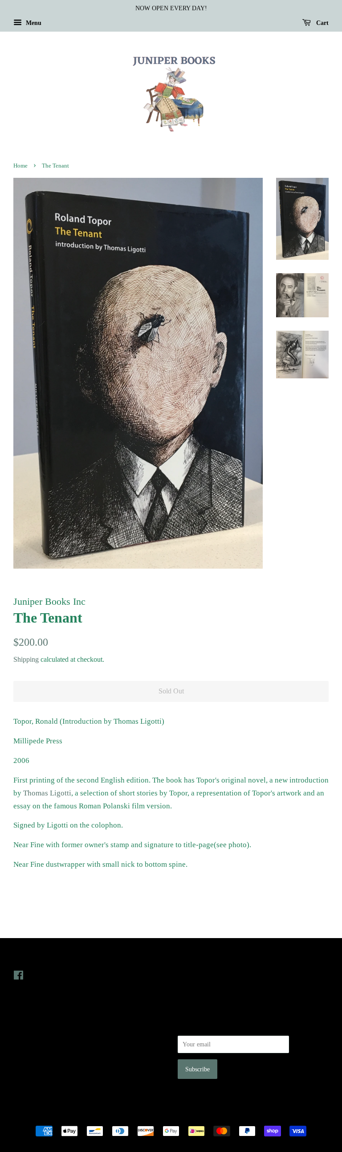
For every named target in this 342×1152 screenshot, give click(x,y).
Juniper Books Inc (168, 1115)
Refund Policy (31, 1050)
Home (20, 166)
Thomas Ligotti (47, 793)
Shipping (26, 659)
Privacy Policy (31, 1038)
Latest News (196, 957)
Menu (32, 23)
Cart (321, 23)
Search (21, 1025)
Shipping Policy (33, 1075)
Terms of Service (35, 1063)
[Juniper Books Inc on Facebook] (18, 976)
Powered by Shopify (220, 1115)
